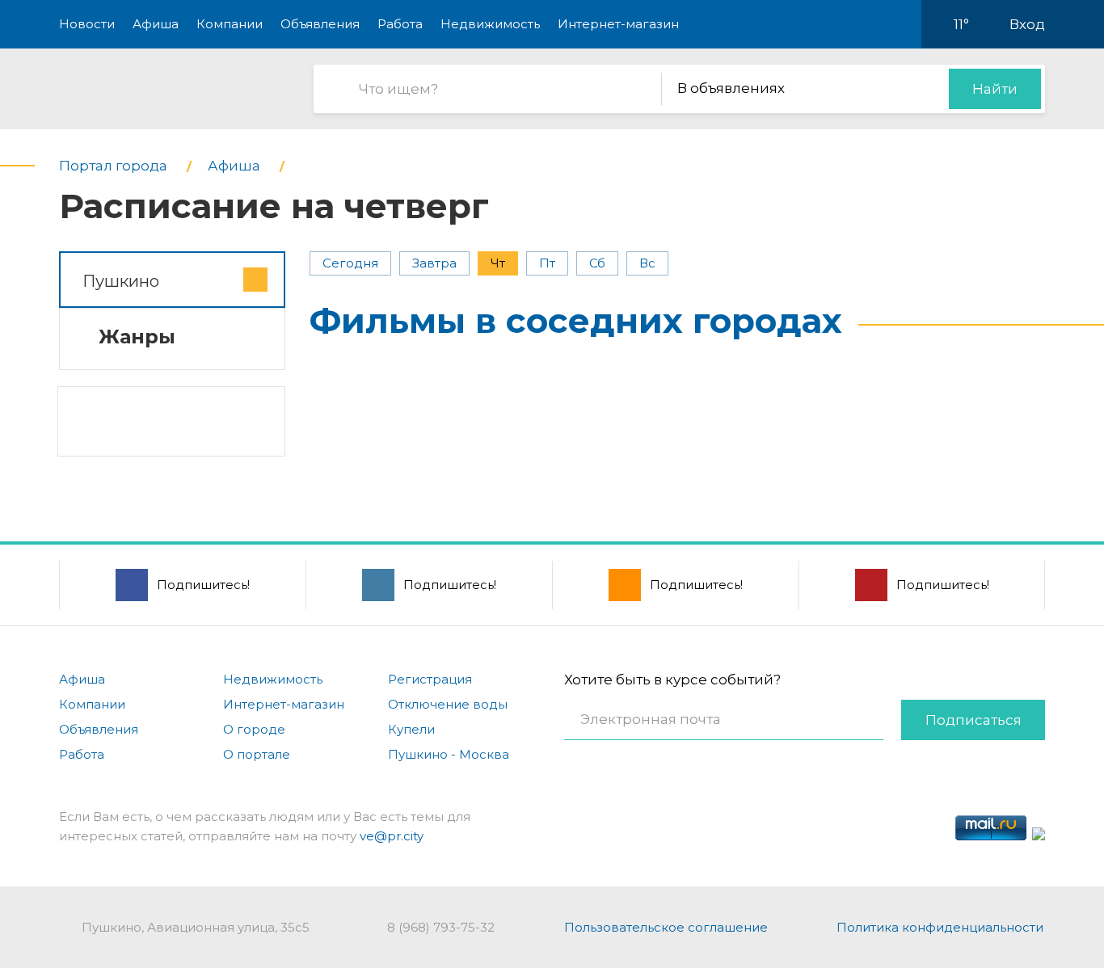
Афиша (156, 24)
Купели (411, 729)
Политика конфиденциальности (939, 927)
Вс (647, 263)
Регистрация (430, 679)
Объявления (320, 24)
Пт (547, 263)
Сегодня (350, 263)
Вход (1027, 24)
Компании (229, 24)
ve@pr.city (391, 836)
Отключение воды (448, 704)
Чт (498, 263)
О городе (254, 729)
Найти (995, 89)
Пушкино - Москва (448, 754)
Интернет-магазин (618, 24)
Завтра (434, 263)
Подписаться (973, 720)
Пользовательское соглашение (666, 927)
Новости (87, 24)
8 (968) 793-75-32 (441, 927)
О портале (256, 754)
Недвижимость (490, 24)
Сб (597, 263)
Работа (400, 24)
